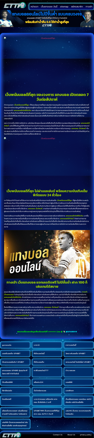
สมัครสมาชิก (77, 6)
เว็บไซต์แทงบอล (40, 390)
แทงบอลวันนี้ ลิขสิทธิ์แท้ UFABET (78, 362)
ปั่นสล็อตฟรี (6, 399)
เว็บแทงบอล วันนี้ (49, 6)
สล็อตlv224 (38, 382)
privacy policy (85, 434)
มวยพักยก (70, 390)
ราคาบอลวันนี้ (71, 345)
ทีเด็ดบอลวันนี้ (39, 353)
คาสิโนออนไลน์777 (41, 370)
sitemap (64, 6)
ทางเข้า (89, 6)
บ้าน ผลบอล (70, 370)
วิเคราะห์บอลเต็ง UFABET (75, 353)
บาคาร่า (37, 345)
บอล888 (69, 382)
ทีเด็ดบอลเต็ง (39, 362)
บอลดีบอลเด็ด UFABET (11, 353)
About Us (71, 434)
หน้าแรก (34, 6)
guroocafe (6, 345)
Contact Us (57, 434)
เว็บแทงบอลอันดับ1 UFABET (13, 362)
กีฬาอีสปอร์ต (7, 390)
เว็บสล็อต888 (7, 382)
